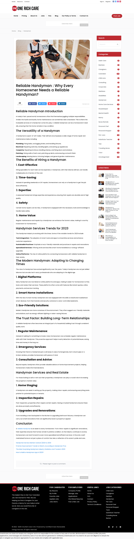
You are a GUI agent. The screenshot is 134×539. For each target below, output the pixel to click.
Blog (19, 31)
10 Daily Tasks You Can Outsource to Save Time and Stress (112, 202)
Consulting (102, 82)
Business (102, 65)
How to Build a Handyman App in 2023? (30, 452)
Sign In (102, 1)
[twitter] (115, 1)
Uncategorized (104, 157)
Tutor (100, 153)
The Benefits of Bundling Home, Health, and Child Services (112, 183)
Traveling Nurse (104, 148)
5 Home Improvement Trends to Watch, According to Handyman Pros (41, 446)
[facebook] (113, 1)
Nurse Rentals (103, 122)
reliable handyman (24, 429)
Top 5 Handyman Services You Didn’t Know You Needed (111, 231)
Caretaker (102, 74)
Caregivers (102, 69)
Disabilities (102, 96)
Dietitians (102, 91)
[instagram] (118, 1)
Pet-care (102, 135)
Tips (100, 144)
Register (108, 1)
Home (13, 1)
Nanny (101, 118)
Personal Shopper (105, 131)
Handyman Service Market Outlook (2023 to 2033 (33, 443)
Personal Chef (104, 126)
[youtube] (120, 1)
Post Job (117, 16)
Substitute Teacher (105, 139)
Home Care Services (106, 104)
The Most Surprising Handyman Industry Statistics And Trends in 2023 (40, 449)
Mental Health (104, 113)
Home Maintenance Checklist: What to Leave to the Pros (111, 224)
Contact (27, 1)
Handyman (27, 31)
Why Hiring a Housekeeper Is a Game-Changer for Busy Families (111, 238)
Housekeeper (103, 109)
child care (102, 78)
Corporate (102, 87)
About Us (20, 1)
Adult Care (102, 61)
